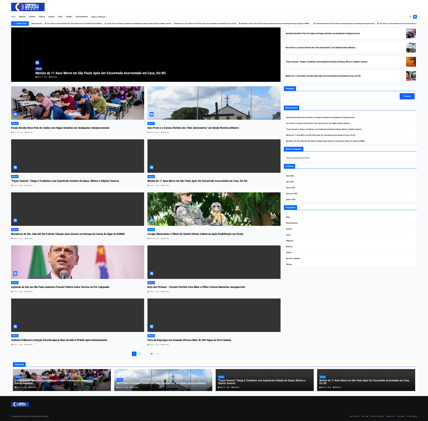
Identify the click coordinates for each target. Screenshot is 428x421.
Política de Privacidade (377, 416)
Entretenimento (82, 17)
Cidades (69, 17)
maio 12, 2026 (18, 344)
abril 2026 (290, 182)
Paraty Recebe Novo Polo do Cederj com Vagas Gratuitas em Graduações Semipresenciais (323, 33)
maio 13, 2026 (32, 77)
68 (152, 354)
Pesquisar (290, 88)
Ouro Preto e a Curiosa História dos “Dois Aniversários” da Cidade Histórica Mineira (320, 47)
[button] (410, 17)
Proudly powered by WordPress (20, 416)
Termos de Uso (390, 416)
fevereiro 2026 (291, 193)
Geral (60, 17)
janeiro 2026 (290, 199)
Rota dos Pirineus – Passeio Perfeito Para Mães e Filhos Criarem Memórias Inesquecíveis (196, 287)
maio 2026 (290, 176)
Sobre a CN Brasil (98, 17)
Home (13, 17)
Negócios (289, 241)
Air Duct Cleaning (412, 416)
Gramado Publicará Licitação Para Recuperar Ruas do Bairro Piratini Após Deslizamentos (59, 340)
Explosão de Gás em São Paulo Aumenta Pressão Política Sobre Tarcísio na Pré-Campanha (60, 287)
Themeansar (45, 416)
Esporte (51, 17)
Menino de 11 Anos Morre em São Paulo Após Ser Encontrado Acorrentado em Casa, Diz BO (323, 76)
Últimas (32, 17)
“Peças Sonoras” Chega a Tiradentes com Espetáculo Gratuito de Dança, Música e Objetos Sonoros (326, 62)
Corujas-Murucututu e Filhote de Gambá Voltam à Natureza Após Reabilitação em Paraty (195, 234)
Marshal (43, 77)
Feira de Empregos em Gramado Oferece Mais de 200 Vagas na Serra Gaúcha (189, 340)
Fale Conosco (401, 416)
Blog (288, 217)
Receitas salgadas (293, 258)
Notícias (22, 17)
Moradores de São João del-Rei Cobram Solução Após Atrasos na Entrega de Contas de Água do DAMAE (99, 73)
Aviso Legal (364, 416)
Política (42, 17)
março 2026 (290, 188)
